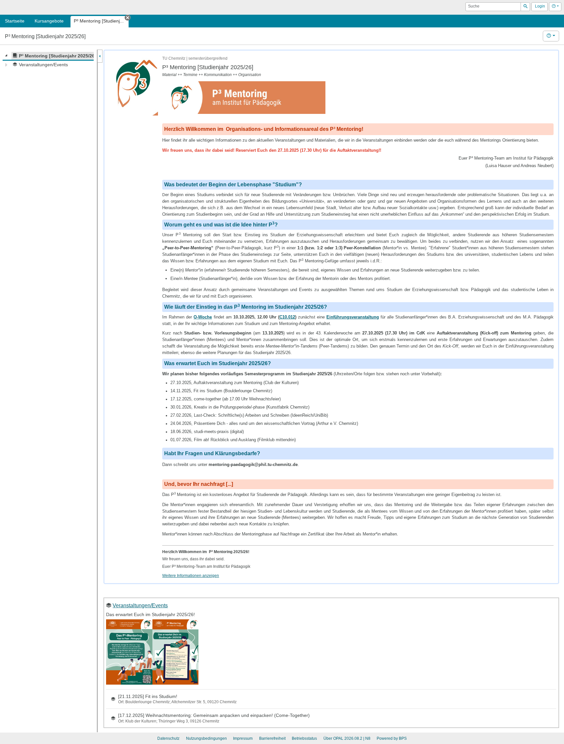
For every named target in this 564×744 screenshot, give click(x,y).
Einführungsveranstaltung (352, 317)
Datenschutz (168, 738)
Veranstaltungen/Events (140, 605)
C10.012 (287, 317)
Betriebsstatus (304, 738)
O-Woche (203, 317)
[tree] (48, 60)
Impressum (243, 738)
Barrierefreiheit (272, 738)
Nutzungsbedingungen (206, 738)
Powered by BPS (392, 738)
